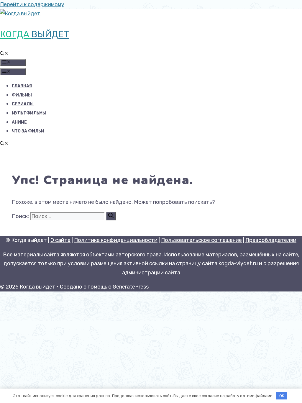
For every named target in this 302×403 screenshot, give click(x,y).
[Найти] (111, 216)
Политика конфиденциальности (115, 240)
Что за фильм (28, 131)
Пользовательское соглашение (201, 240)
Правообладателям (270, 240)
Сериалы (23, 104)
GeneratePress (131, 287)
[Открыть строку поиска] (4, 54)
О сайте (60, 240)
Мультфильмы (29, 113)
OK (281, 396)
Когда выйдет (34, 34)
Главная (22, 86)
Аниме (19, 122)
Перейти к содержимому (32, 4)
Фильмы (22, 95)
